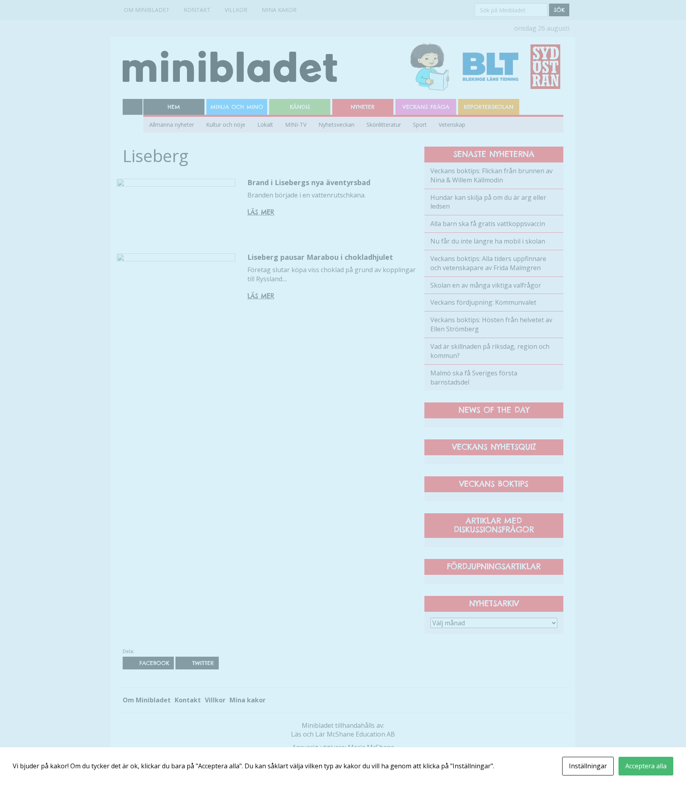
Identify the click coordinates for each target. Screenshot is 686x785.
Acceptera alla (646, 766)
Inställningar (588, 766)
